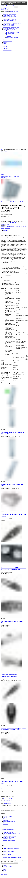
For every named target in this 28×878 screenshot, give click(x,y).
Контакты (5, 824)
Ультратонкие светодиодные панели (12, 833)
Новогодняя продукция (9, 840)
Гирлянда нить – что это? (8, 851)
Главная (2, 147)
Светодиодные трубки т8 (9, 829)
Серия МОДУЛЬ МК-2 (11, 222)
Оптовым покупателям (9, 821)
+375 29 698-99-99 (14, 11)
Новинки (5, 820)
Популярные (6, 818)
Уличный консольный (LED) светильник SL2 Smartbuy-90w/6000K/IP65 (13, 728)
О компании (6, 822)
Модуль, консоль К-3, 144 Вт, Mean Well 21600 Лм (13, 201)
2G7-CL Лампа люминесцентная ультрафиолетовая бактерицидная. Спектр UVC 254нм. (13, 175)
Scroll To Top (4, 874)
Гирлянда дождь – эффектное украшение (12, 857)
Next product (4, 178)
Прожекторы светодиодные (10, 834)
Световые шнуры (7, 838)
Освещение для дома (8, 837)
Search (16, 7)
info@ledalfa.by (7, 803)
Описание (5, 230)
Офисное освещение (8, 832)
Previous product (4, 151)
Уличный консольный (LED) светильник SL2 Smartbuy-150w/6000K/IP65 (13, 568)
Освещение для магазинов (9, 836)
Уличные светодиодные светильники (11, 848)
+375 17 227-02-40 (7, 798)
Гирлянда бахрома (7, 854)
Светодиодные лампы (8, 831)
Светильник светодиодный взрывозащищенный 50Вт (9, 675)
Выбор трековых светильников (10, 845)
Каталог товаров (10, 147)
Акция (5, 817)
